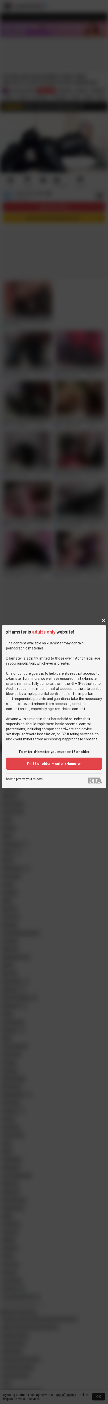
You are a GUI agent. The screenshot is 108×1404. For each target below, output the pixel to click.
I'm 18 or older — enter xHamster (54, 764)
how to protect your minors (24, 779)
